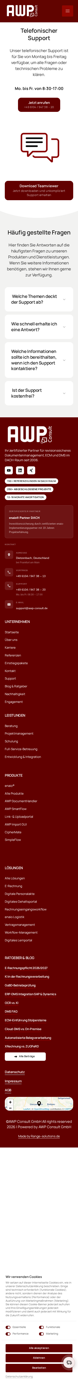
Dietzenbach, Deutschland (32, 558)
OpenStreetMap (41, 1108)
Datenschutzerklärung (19, 1377)
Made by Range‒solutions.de (39, 1136)
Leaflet (26, 1108)
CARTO (68, 1108)
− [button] (10, 1108)
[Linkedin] (20, 470)
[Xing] (31, 470)
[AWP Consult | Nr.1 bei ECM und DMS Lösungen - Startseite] (22, 11)
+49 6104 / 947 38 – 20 (31, 589)
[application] (39, 1103)
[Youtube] (9, 470)
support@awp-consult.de (32, 608)
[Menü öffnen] (67, 11)
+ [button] (10, 1102)
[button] (39, 1104)
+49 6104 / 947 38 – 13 (31, 576)
